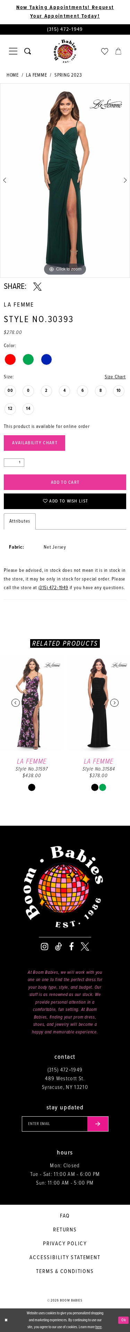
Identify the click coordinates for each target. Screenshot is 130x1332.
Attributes (19, 521)
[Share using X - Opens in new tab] (37, 287)
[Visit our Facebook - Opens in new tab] (71, 947)
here (98, 1327)
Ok (123, 1319)
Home (13, 75)
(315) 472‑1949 (53, 588)
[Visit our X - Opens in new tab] (85, 947)
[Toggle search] (27, 51)
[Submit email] (98, 1124)
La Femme (36, 75)
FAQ (65, 1216)
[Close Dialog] (5, 1320)
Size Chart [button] (115, 377)
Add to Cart (65, 482)
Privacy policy (65, 1243)
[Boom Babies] (65, 51)
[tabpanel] (65, 181)
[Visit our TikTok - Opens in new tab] (58, 947)
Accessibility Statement (64, 1257)
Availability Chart (34, 443)
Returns (65, 1230)
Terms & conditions (65, 1271)
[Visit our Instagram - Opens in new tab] (44, 947)
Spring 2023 (68, 75)
